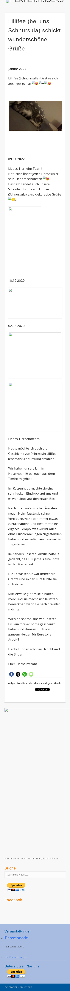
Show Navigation (56, 33)
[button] (11, 674)
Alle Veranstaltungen (15, 957)
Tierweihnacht (16, 938)
